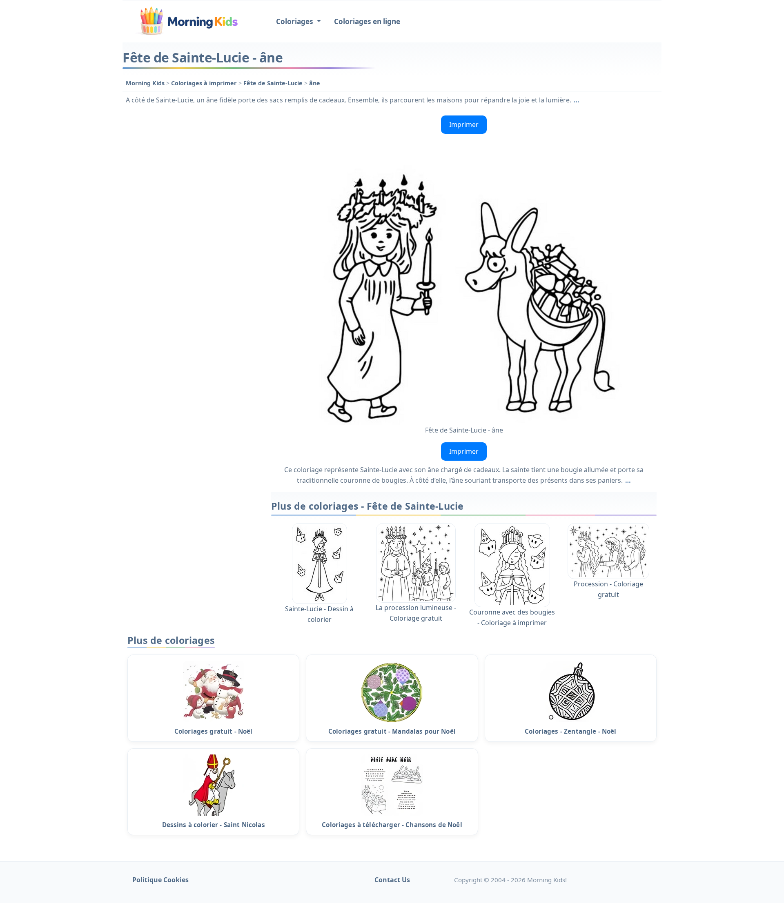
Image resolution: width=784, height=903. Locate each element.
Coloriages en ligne (367, 21)
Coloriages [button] (295, 21)
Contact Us (392, 879)
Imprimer (464, 124)
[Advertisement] (192, 234)
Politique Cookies (160, 879)
